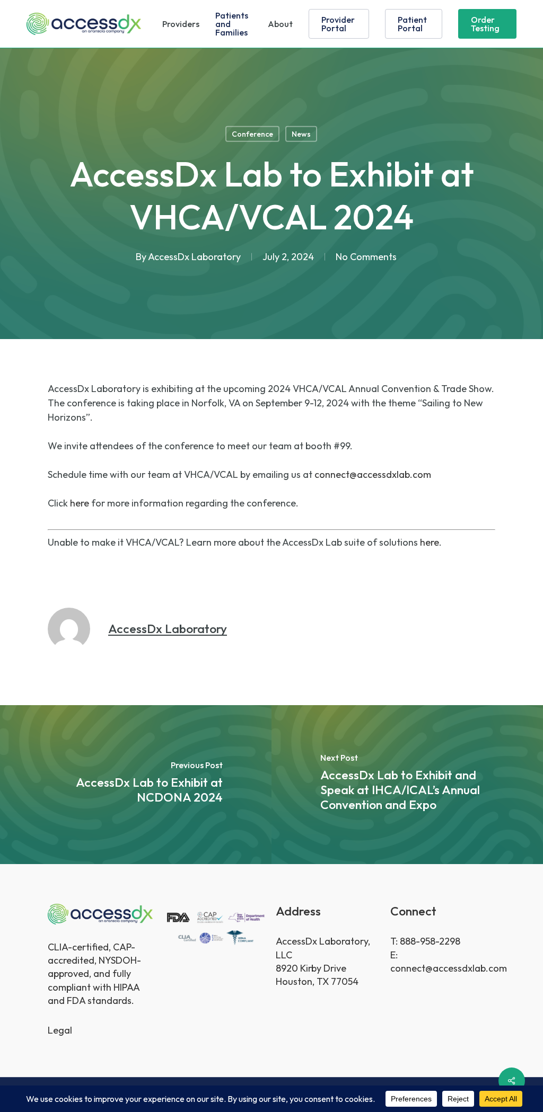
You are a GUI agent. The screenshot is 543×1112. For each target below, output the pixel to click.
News (301, 134)
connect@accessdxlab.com (372, 474)
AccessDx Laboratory (194, 256)
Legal (60, 1030)
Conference (252, 134)
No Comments (366, 256)
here (79, 503)
